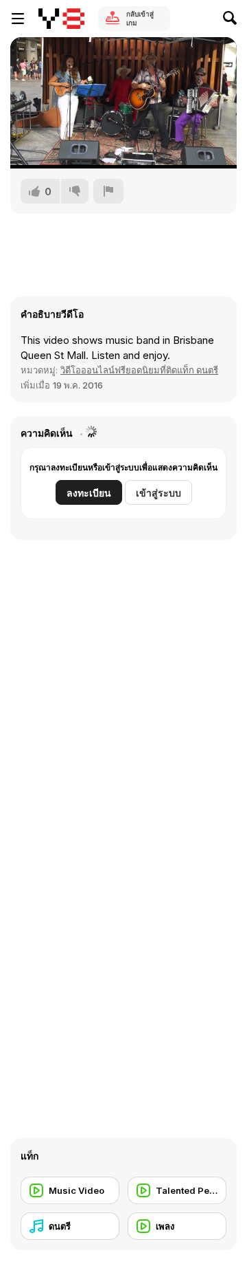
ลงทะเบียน (89, 493)
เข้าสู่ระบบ (158, 493)
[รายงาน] (108, 191)
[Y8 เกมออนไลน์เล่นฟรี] (61, 18)
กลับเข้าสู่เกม (140, 18)
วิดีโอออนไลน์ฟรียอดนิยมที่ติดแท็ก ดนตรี (139, 369)
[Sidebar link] (18, 18)
